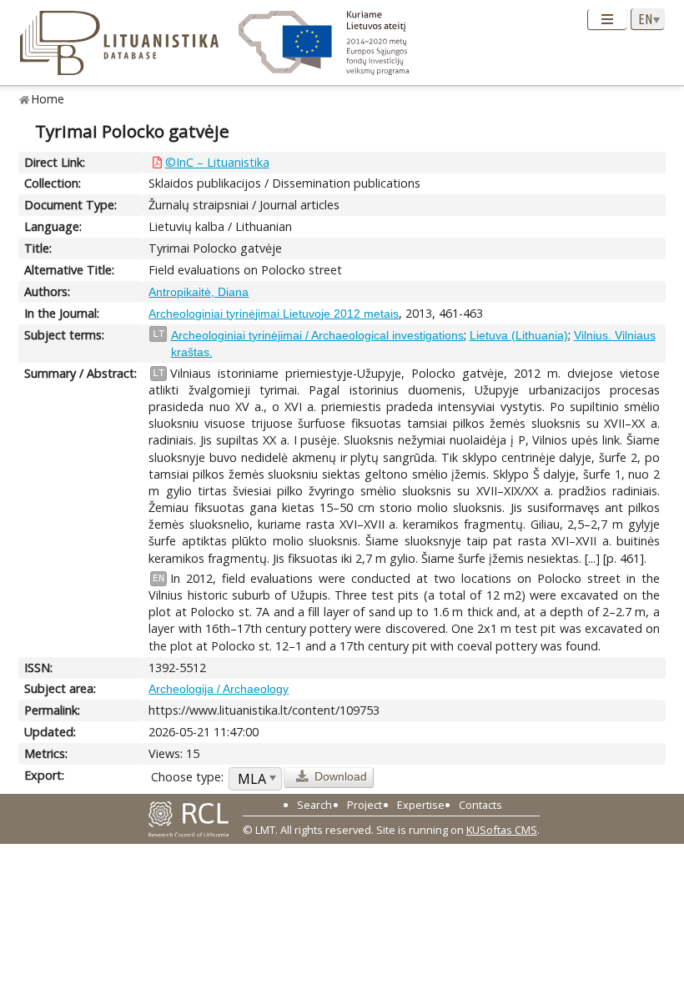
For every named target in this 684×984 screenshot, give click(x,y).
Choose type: (187, 777)
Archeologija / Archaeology (218, 688)
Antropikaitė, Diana (198, 292)
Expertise (421, 804)
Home (48, 99)
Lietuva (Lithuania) (519, 335)
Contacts (480, 804)
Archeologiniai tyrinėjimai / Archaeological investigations (317, 335)
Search (314, 804)
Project (364, 804)
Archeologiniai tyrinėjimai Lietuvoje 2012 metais (273, 313)
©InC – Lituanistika (217, 162)
